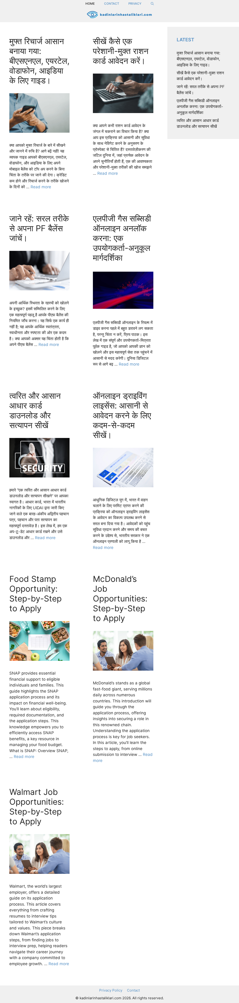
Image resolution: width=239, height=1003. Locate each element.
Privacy (134, 3)
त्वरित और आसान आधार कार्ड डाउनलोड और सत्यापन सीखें (35, 410)
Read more (41, 187)
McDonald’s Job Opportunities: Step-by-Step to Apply (120, 598)
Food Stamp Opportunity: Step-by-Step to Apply (35, 593)
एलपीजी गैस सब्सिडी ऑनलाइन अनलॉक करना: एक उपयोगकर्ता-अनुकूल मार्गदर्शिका (122, 238)
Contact (111, 3)
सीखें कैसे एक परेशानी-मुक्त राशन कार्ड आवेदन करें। (120, 51)
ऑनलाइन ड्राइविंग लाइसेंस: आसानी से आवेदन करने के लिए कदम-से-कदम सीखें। (122, 415)
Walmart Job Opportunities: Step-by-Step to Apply (36, 806)
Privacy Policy (110, 990)
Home (90, 3)
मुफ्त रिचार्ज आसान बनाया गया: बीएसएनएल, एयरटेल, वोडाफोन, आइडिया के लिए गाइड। (39, 60)
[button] (152, 3)
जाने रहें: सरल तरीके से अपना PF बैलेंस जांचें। (39, 228)
